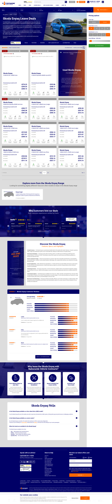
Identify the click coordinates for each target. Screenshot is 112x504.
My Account (103, 2)
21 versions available (20, 198)
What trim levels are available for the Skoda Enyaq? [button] (22, 426)
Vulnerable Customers (57, 482)
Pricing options (94, 16)
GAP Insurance (23, 483)
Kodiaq (35, 422)
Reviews (42, 42)
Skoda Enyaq (7, 73)
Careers (28, 480)
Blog (45, 467)
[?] (19, 51)
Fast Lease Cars (48, 461)
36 (102, 28)
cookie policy (60, 501)
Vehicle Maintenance (49, 464)
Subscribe (80, 475)
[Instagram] (30, 462)
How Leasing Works (49, 465)
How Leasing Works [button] (48, 5)
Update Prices (100, 45)
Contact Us (47, 474)
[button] (9, 9)
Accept (86, 498)
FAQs (75, 42)
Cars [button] (19, 5)
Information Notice (81, 482)
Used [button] (30, 5)
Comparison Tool (48, 469)
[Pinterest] (33, 462)
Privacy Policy (75, 471)
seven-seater (24, 422)
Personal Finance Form (24, 482)
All (91, 28)
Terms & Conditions (35, 480)
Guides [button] (57, 5)
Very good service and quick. (50, 226)
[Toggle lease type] (77, 2)
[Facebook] (21, 462)
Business (72, 1)
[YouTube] (27, 462)
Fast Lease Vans (48, 462)
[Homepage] (8, 3)
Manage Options (75, 498)
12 (107, 34)
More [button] (63, 5)
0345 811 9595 (88, 2)
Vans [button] (25, 5)
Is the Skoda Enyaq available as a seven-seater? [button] (21, 418)
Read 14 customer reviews (14, 47)
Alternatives (66, 42)
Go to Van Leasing (48, 471)
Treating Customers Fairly (47, 482)
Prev (8, 226)
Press (46, 457)
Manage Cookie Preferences (50, 475)
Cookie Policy (62, 480)
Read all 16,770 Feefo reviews (43, 231)
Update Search (103, 9)
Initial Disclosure (73, 482)
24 (96, 28)
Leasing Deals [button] (37, 5)
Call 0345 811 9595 (27, 456)
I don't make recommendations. (34, 226)
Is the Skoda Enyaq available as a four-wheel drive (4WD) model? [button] (26, 411)
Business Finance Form (35, 482)
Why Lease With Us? (53, 42)
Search (66, 2)
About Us (46, 455)
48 (107, 28)
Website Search (48, 472)
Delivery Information (49, 458)
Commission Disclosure (70, 480)
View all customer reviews (42, 356)
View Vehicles (15, 273)
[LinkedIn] (24, 462)
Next (83, 172)
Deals (26, 42)
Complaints (66, 482)
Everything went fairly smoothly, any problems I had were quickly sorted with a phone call (68, 226)
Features (34, 42)
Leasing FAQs (23, 480)
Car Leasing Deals (48, 459)
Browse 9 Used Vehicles (71, 92)
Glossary (78, 480)
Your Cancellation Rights (46, 480)
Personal (82, 1)
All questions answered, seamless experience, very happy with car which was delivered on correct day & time (18, 226)
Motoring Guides (48, 468)
